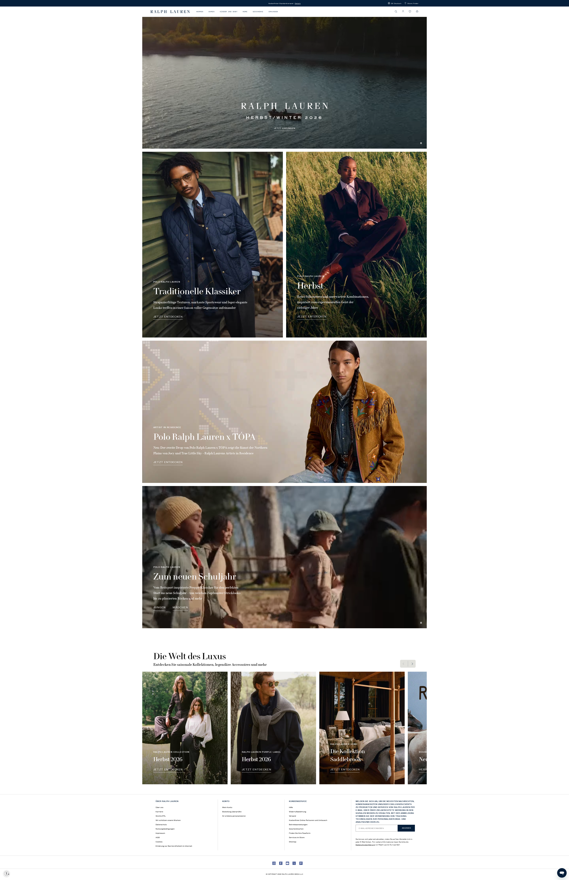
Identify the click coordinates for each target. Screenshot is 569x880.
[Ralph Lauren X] (294, 863)
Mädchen (180, 607)
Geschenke (258, 12)
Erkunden (273, 12)
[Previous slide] (404, 664)
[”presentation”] (185, 728)
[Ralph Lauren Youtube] (287, 863)
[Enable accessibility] (6, 873)
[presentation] (284, 77)
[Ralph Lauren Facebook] (280, 863)
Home (245, 12)
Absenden (406, 828)
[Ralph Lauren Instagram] (274, 863)
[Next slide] (412, 664)
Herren (199, 12)
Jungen (159, 607)
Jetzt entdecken (168, 316)
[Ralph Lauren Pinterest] (301, 863)
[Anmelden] (403, 11)
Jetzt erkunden (284, 128)
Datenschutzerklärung (365, 844)
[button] (394, 3)
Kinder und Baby (229, 12)
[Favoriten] (410, 11)
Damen (212, 12)
